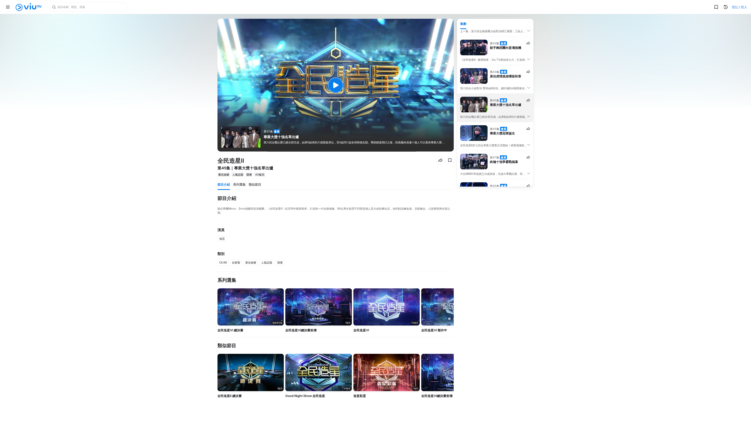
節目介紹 (223, 184)
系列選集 (239, 184)
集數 (463, 24)
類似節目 (255, 184)
